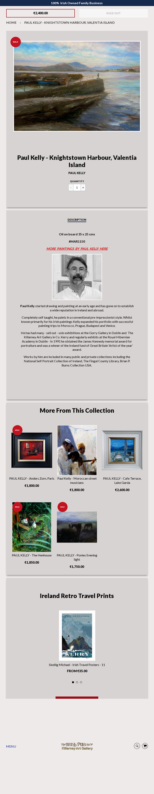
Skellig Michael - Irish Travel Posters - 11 (77, 665)
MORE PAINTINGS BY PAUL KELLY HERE (77, 248)
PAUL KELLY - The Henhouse (32, 555)
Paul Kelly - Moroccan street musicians (77, 480)
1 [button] (73, 682)
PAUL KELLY (76, 173)
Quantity (77, 181)
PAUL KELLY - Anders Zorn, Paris (31, 478)
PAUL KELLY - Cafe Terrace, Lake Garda (122, 480)
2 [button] (77, 682)
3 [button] (81, 682)
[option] (77, 642)
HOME (11, 22)
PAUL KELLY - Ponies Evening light (77, 557)
